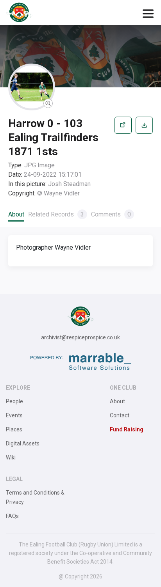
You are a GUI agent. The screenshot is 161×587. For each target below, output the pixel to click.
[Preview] (123, 157)
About (16, 214)
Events (14, 415)
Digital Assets (22, 443)
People (14, 401)
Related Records (56, 214)
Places (14, 429)
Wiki (11, 457)
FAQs (12, 516)
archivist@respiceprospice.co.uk (80, 337)
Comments (111, 214)
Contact (119, 415)
